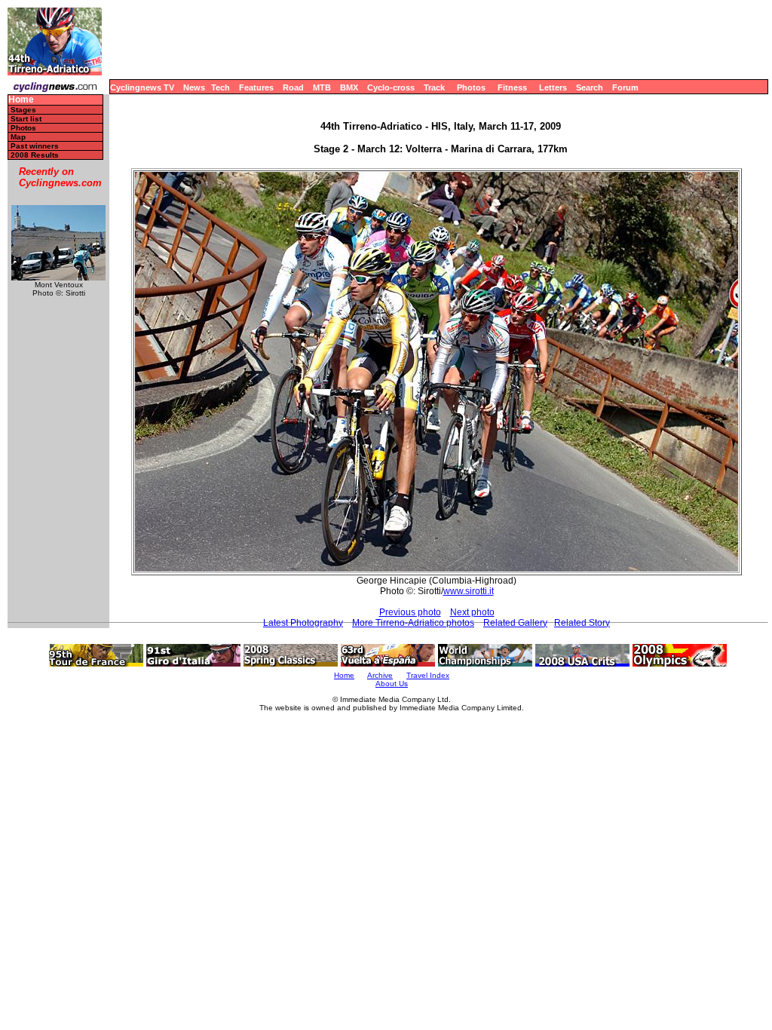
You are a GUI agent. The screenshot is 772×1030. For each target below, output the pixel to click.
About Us (391, 683)
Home (21, 100)
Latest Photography (303, 623)
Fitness (512, 87)
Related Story (582, 623)
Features (256, 87)
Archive (380, 675)
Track (434, 87)
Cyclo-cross (391, 87)
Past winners (35, 146)
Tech (220, 87)
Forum (625, 87)
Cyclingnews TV (142, 87)
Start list (26, 119)
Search (589, 87)
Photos (471, 87)
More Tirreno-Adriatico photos (413, 623)
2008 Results (35, 155)
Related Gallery (515, 623)
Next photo (472, 612)
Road (293, 87)
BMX (349, 87)
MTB (322, 87)
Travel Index (427, 675)
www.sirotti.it (468, 591)
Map (18, 137)
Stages (23, 110)
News (194, 87)
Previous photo (410, 612)
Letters (553, 87)
